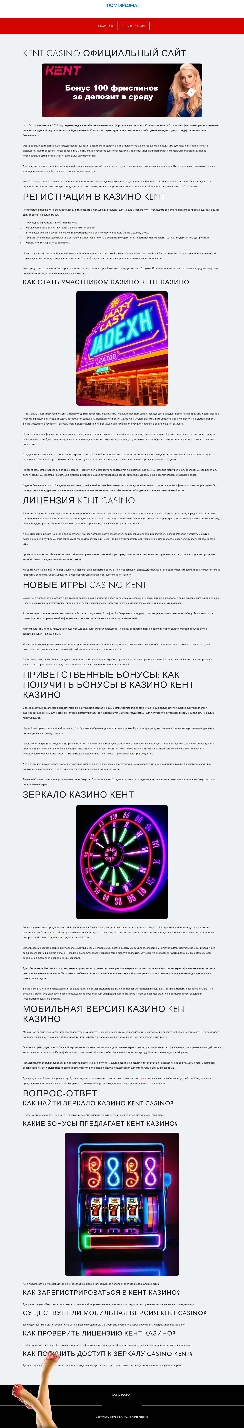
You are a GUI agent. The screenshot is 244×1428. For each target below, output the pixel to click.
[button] (133, 26)
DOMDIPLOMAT (122, 5)
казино (143, 1078)
